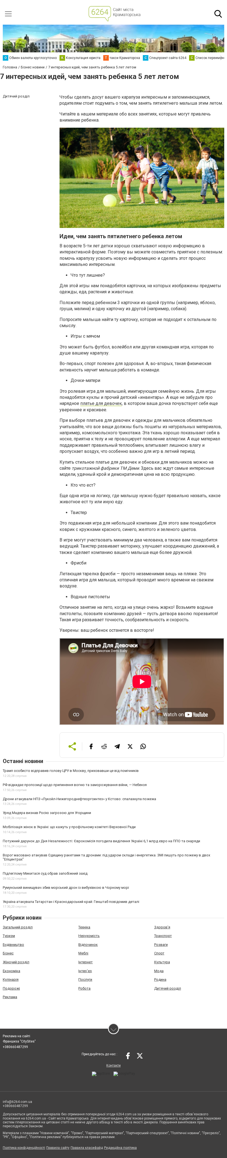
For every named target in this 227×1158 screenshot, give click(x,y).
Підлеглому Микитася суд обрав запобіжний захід (45, 873)
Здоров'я (162, 927)
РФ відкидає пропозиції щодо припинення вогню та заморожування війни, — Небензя (75, 785)
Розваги (161, 945)
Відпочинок (88, 945)
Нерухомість (89, 936)
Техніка (84, 927)
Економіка (11, 971)
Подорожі (11, 988)
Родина (160, 979)
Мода (159, 971)
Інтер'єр (85, 971)
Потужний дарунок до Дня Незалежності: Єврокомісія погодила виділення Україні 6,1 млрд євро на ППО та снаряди (101, 841)
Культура (162, 962)
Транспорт (163, 936)
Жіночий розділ (16, 962)
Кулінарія (11, 979)
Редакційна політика (120, 1148)
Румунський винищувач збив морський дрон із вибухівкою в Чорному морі (66, 887)
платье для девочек (101, 403)
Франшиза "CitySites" (19, 1041)
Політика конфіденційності (24, 1148)
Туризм (9, 936)
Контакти (113, 1065)
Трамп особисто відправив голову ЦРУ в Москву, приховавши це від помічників (71, 771)
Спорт (159, 953)
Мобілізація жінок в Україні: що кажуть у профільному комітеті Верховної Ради (69, 827)
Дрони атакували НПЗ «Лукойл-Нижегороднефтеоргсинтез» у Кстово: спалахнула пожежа (79, 799)
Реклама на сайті (16, 1036)
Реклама (10, 997)
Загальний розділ (18, 927)
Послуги (85, 979)
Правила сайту (57, 1148)
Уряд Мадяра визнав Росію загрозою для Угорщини (47, 813)
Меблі (83, 953)
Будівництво (13, 945)
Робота (84, 988)
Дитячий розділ (167, 988)
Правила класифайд (87, 1148)
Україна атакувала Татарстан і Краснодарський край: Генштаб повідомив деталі (71, 902)
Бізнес (8, 953)
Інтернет (85, 962)
